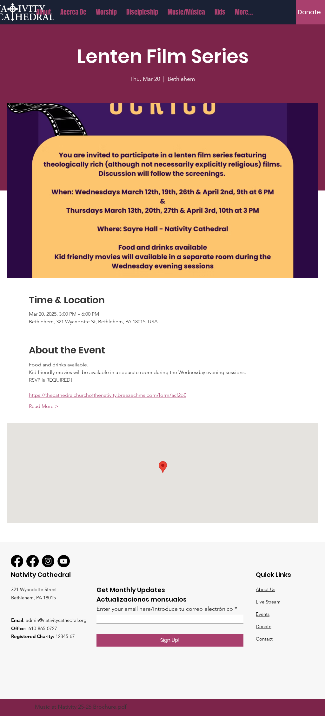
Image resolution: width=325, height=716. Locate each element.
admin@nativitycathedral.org (56, 620)
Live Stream (268, 602)
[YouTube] (63, 561)
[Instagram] (48, 561)
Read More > (43, 406)
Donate (263, 626)
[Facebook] (17, 561)
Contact (264, 639)
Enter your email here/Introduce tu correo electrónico (164, 609)
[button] (43, 12)
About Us (265, 589)
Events (262, 614)
